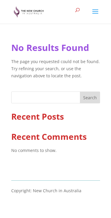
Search (90, 97)
